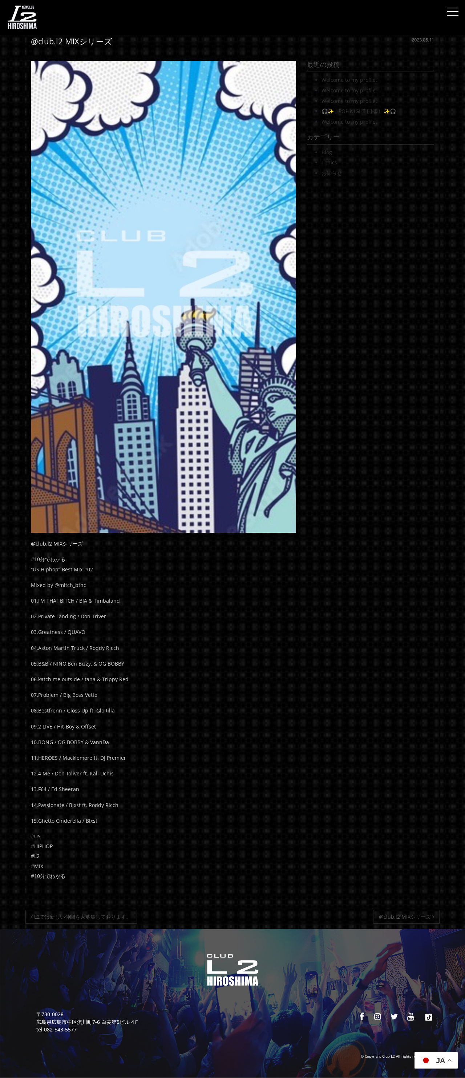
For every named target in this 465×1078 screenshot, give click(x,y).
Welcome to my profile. (349, 79)
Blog (327, 152)
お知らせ (332, 172)
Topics (329, 162)
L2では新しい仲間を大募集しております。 (82, 916)
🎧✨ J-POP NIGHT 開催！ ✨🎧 (359, 111)
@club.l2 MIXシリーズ (405, 916)
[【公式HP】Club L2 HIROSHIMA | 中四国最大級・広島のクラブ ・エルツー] (22, 17)
